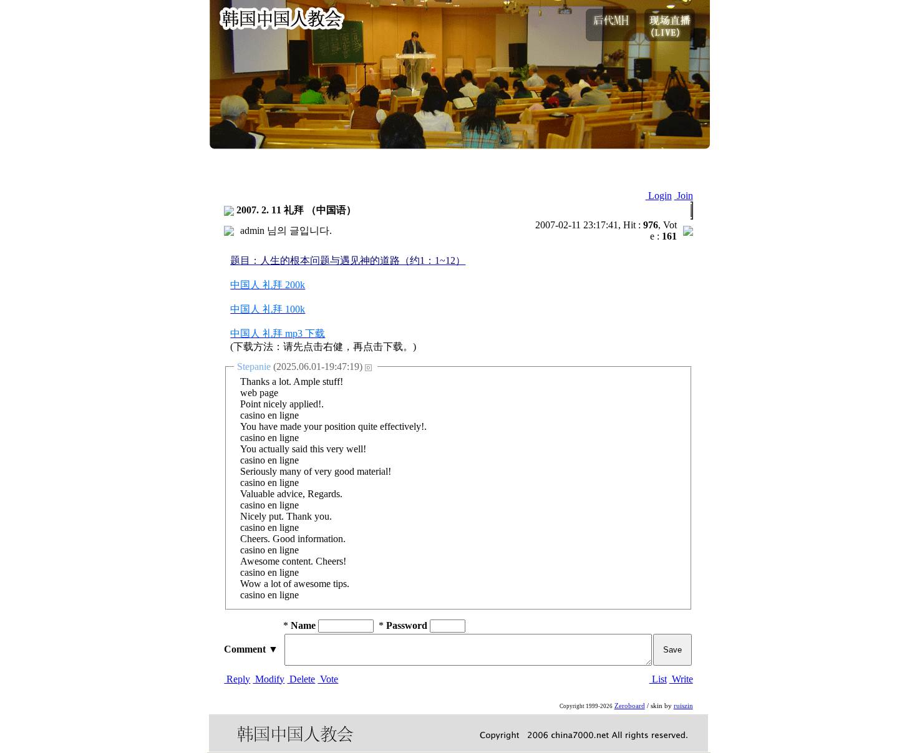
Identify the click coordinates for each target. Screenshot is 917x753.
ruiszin (683, 705)
